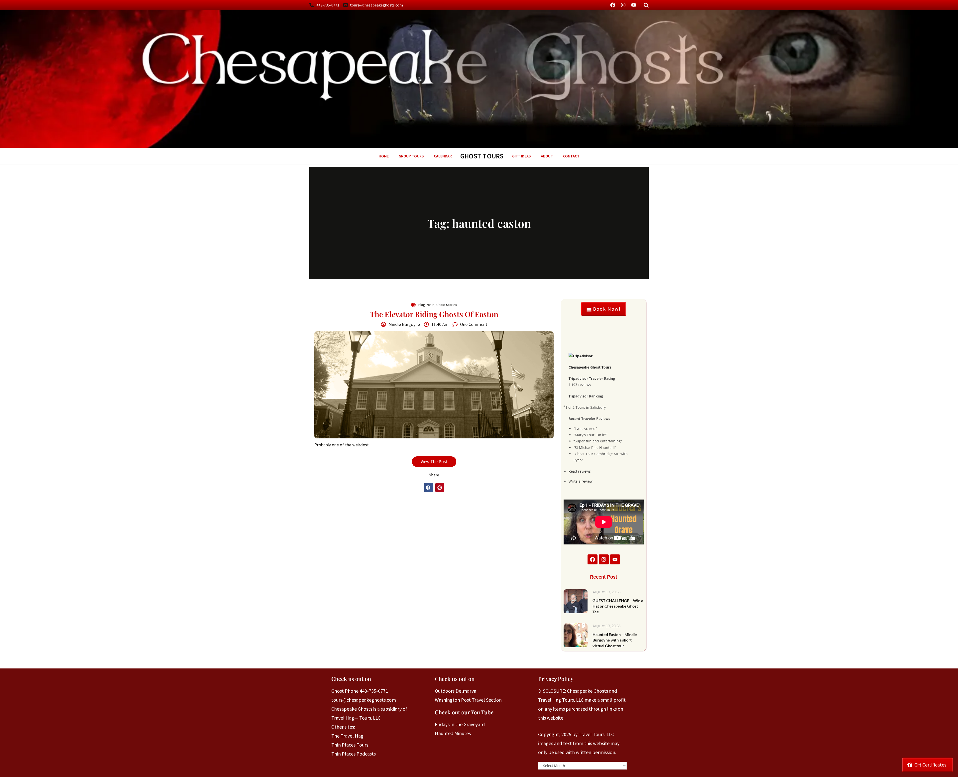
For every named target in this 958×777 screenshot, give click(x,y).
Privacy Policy (555, 678)
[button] (428, 487)
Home (384, 155)
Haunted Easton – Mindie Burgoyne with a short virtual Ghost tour (615, 640)
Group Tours (411, 155)
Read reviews (580, 471)
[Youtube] (634, 5)
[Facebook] (613, 5)
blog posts (426, 304)
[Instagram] (623, 5)
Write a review (581, 481)
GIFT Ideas (521, 155)
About (547, 155)
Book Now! (606, 309)
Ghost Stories (446, 304)
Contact (571, 155)
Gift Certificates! (931, 765)
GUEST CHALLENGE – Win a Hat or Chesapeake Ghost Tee (618, 606)
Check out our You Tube (464, 712)
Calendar (443, 155)
